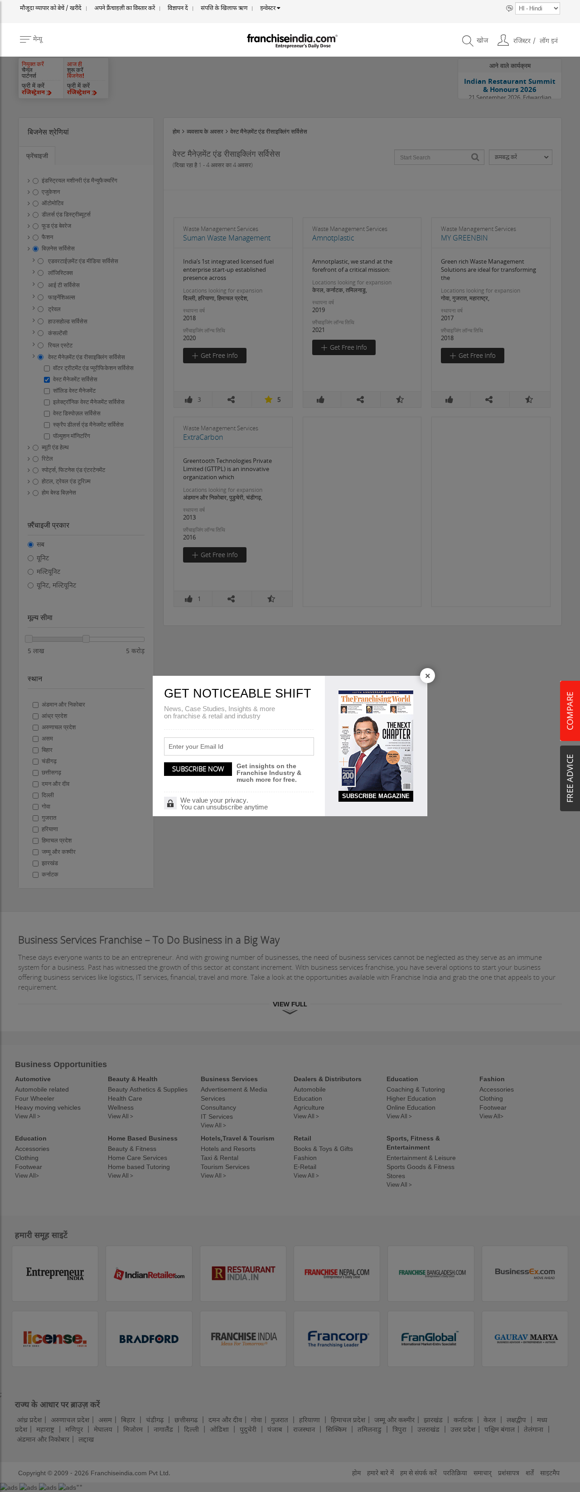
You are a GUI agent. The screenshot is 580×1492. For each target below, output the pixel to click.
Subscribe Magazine (376, 796)
